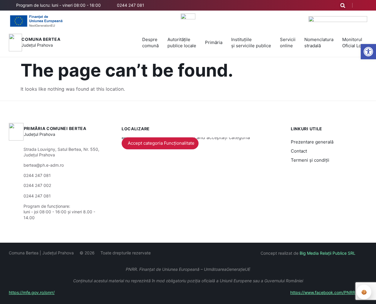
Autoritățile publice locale (181, 42)
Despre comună (150, 42)
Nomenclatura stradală (318, 42)
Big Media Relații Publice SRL (327, 253)
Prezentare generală (312, 142)
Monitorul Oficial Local (354, 42)
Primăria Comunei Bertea (55, 128)
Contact (299, 151)
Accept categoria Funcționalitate (161, 143)
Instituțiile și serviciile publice (251, 42)
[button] (342, 5)
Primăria (213, 42)
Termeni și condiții (310, 160)
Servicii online (288, 42)
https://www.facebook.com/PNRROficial (328, 292)
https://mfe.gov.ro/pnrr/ (32, 292)
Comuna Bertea (40, 39)
